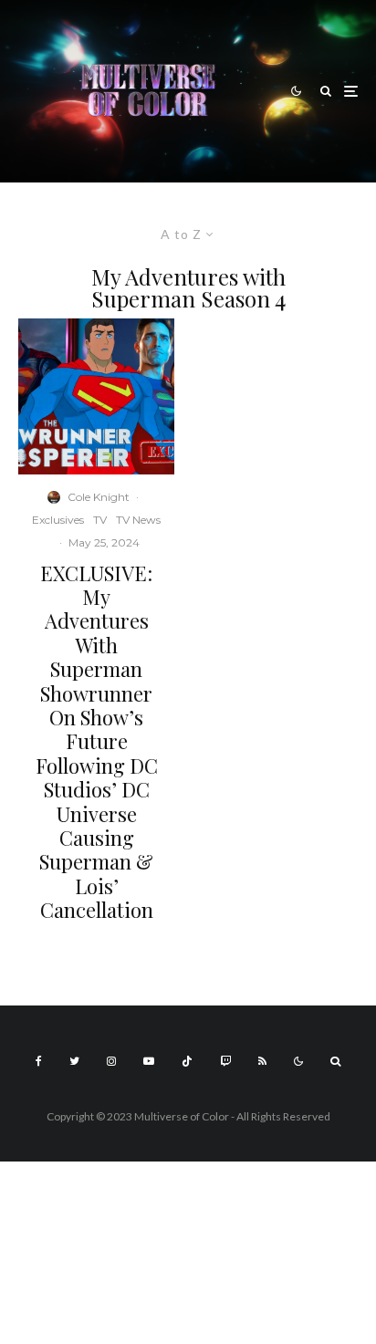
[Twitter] (74, 1061)
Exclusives (58, 519)
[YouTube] (149, 1061)
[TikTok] (187, 1061)
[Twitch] (225, 1061)
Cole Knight (99, 497)
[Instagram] (111, 1061)
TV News (138, 519)
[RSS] (262, 1061)
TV (100, 519)
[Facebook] (39, 1061)
